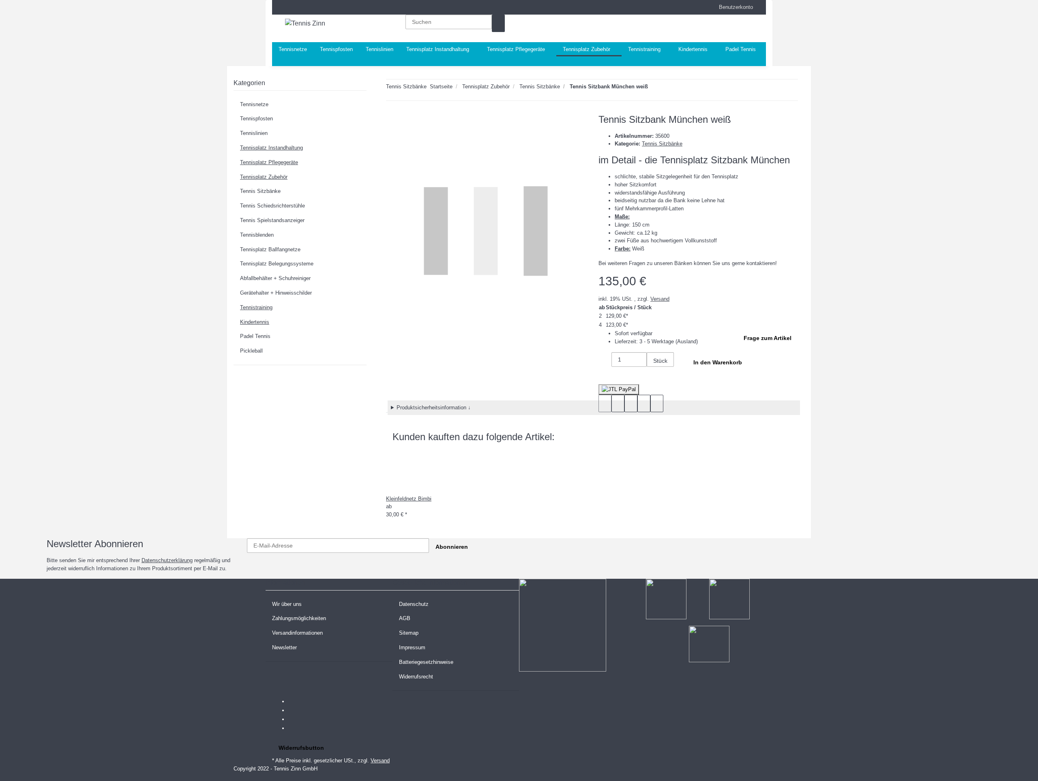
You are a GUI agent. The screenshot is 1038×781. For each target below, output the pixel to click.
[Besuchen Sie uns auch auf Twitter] (294, 710)
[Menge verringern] (604, 361)
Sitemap (408, 633)
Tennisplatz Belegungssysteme (276, 264)
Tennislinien (254, 133)
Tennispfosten (256, 119)
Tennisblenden (257, 235)
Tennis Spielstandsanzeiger (272, 220)
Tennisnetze (254, 104)
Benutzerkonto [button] (733, 7)
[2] (618, 389)
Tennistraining (256, 307)
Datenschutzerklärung (167, 560)
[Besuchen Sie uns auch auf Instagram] (294, 728)
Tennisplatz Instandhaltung (271, 148)
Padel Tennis (255, 336)
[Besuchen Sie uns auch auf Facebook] (294, 701)
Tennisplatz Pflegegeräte (269, 162)
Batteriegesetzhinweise (426, 662)
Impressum (412, 647)
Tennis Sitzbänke (662, 144)
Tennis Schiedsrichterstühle (272, 206)
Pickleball (251, 351)
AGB (404, 618)
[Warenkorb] (712, 28)
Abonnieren (451, 546)
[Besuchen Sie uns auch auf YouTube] (294, 719)
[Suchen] (498, 23)
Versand (659, 299)
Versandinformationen (297, 633)
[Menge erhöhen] (653, 375)
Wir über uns (287, 604)
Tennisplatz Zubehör (263, 177)
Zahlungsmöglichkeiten (299, 618)
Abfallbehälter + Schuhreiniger (275, 278)
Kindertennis (254, 322)
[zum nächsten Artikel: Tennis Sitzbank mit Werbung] (654, 88)
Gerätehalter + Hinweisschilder (276, 293)
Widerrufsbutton (301, 748)
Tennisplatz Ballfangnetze (270, 249)
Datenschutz (414, 604)
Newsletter (284, 647)
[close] (392, 122)
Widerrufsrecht (416, 677)
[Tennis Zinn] (305, 23)
